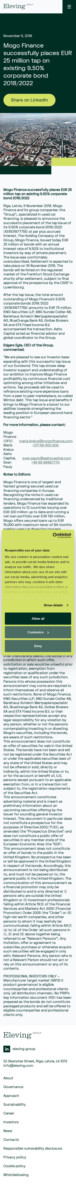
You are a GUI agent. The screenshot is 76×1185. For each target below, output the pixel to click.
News (7, 1131)
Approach (11, 1096)
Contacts (11, 1140)
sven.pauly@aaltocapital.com (46, 458)
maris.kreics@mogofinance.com (46, 441)
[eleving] (18, 6)
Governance (13, 1087)
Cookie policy (14, 1166)
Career (8, 1113)
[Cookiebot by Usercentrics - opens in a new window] (53, 535)
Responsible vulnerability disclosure (32, 1148)
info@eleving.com (18, 1066)
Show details (53, 605)
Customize (36, 632)
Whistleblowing (15, 1175)
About (8, 1078)
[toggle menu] (69, 6)
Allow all (38, 618)
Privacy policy (14, 1157)
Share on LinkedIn (29, 100)
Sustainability (14, 1105)
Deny (38, 646)
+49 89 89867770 (45, 462)
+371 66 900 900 (45, 445)
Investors (11, 1122)
